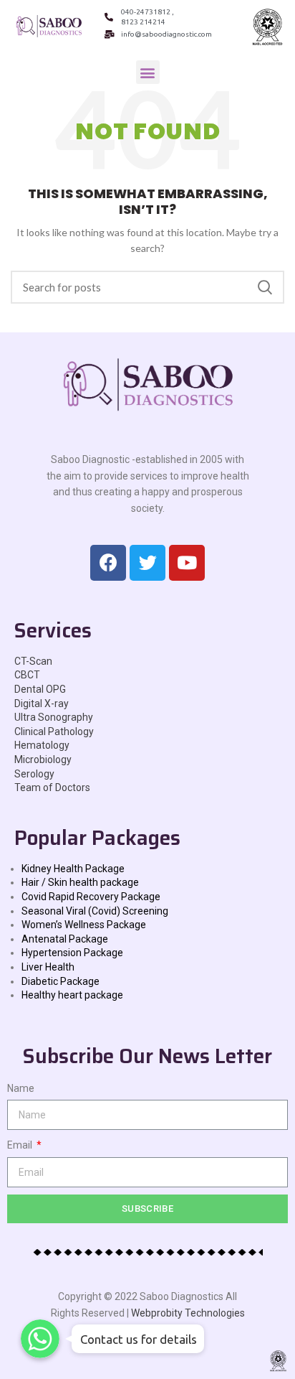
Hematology (41, 745)
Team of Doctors (52, 787)
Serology (34, 774)
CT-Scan (33, 661)
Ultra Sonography (53, 717)
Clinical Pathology (54, 731)
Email (20, 1145)
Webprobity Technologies (188, 1313)
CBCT (27, 675)
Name (20, 1088)
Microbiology (43, 759)
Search (265, 287)
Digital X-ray (41, 703)
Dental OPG (40, 689)
